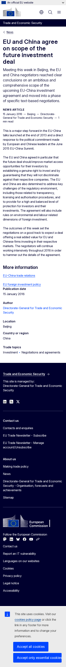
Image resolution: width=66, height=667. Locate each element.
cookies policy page (28, 619)
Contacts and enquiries (18, 428)
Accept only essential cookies (39, 658)
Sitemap (8, 497)
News (10, 32)
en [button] (41, 12)
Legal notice (11, 583)
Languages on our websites (21, 561)
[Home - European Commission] (12, 11)
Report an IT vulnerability (19, 553)
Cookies (8, 568)
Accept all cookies (31, 647)
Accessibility (11, 590)
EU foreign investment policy (22, 284)
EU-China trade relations (19, 275)
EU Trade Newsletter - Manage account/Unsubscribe (23, 445)
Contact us (10, 546)
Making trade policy (16, 466)
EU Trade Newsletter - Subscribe (24, 435)
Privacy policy (12, 576)
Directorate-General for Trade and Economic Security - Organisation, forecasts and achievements (32, 485)
